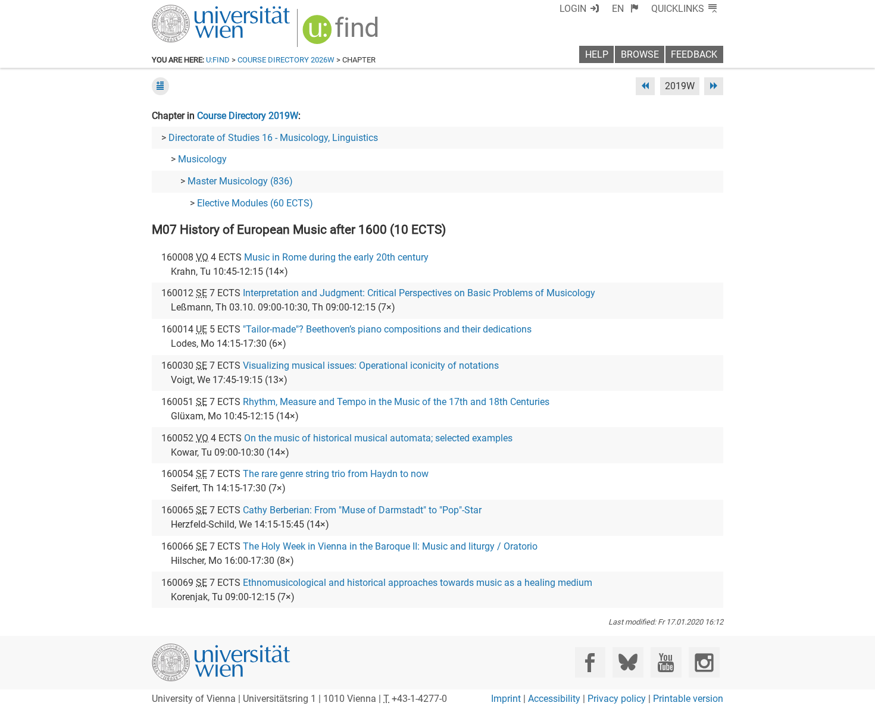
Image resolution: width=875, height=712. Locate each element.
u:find (218, 59)
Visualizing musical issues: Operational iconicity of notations (371, 365)
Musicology (202, 159)
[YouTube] (666, 662)
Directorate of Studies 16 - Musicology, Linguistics (273, 137)
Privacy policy (617, 698)
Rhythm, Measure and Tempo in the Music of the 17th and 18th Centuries (396, 401)
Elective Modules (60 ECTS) (255, 203)
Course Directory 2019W (247, 115)
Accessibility (554, 698)
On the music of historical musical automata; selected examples (378, 438)
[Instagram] (704, 662)
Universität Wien (193, 10)
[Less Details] (160, 86)
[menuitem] (625, 8)
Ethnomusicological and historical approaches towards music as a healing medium (417, 582)
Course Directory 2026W (286, 59)
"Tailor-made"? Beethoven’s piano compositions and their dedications (387, 329)
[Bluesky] (627, 662)
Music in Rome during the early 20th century (336, 257)
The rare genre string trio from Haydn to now (336, 473)
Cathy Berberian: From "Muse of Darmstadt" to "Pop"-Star (362, 510)
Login (573, 8)
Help (596, 54)
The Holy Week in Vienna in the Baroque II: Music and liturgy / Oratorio (390, 546)
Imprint (506, 698)
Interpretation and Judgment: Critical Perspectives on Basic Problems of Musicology (419, 293)
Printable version (688, 698)
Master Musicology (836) (240, 181)
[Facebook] (590, 662)
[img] (342, 33)
